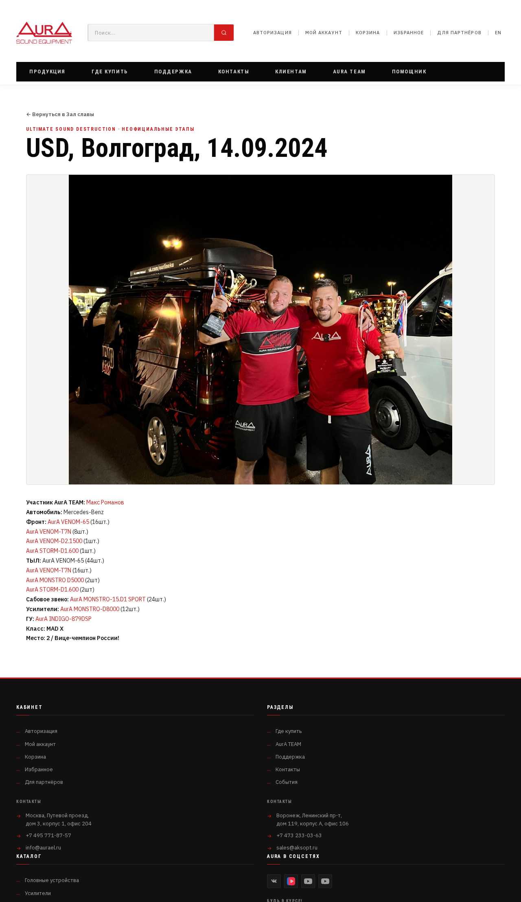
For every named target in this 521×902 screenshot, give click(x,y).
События (287, 782)
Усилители (38, 893)
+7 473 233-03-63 (299, 835)
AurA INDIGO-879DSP (63, 619)
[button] (47, 71)
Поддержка (290, 756)
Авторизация (272, 32)
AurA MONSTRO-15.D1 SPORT (108, 599)
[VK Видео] (291, 881)
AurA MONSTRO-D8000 (89, 609)
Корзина (368, 32)
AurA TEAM (288, 744)
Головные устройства (52, 880)
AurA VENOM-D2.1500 (54, 541)
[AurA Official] (308, 881)
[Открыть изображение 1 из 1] (260, 329)
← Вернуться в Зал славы (60, 114)
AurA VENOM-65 (68, 522)
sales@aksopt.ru (296, 847)
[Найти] (224, 32)
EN (498, 32)
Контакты (288, 769)
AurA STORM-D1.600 (52, 550)
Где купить (289, 731)
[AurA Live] (325, 881)
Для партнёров (459, 32)
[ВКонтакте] (274, 881)
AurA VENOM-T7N (48, 531)
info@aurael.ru (43, 847)
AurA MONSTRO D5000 (55, 580)
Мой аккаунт (323, 32)
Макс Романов (105, 502)
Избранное (409, 32)
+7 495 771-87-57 (48, 835)
